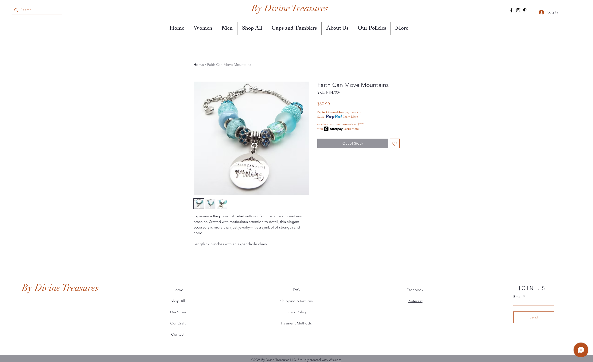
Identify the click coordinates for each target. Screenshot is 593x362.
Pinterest (415, 301)
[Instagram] (518, 10)
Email (517, 296)
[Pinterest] (524, 10)
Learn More (350, 116)
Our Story (178, 312)
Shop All (178, 301)
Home (198, 64)
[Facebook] (511, 10)
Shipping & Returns (296, 301)
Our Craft (178, 323)
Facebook (415, 290)
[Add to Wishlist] (395, 143)
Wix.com (335, 360)
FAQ (296, 290)
